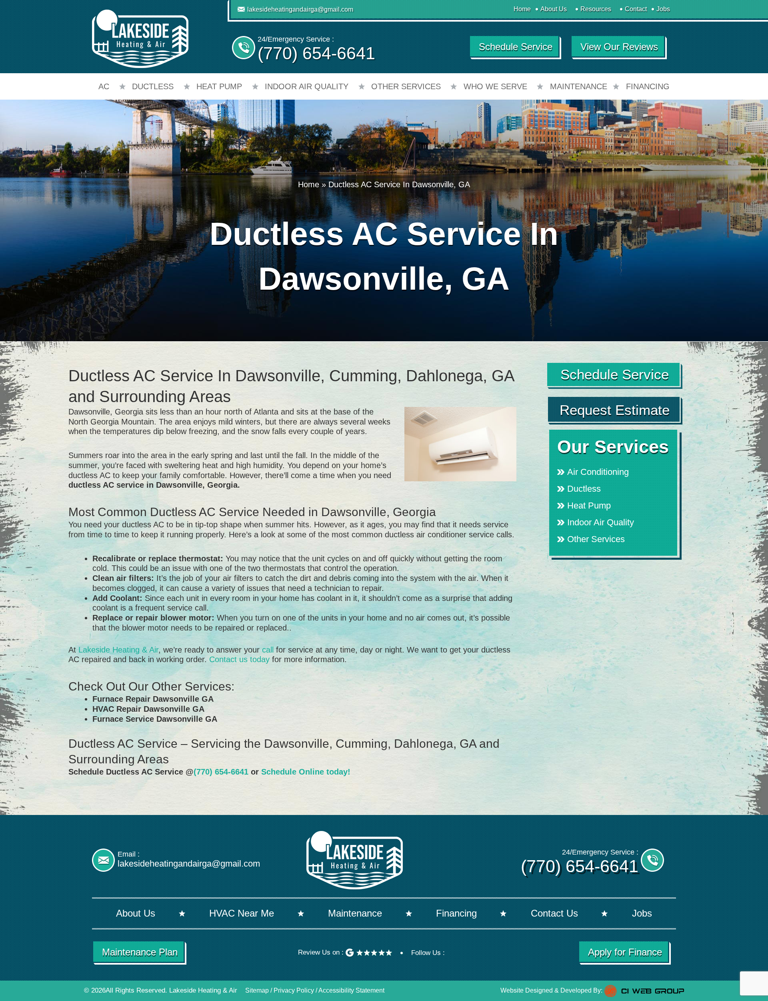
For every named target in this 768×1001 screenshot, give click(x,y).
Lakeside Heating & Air (118, 649)
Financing (648, 86)
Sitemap (257, 990)
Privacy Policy (294, 990)
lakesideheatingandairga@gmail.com (300, 9)
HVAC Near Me (241, 913)
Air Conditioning (598, 472)
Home (522, 9)
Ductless (153, 86)
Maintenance (578, 86)
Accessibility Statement (351, 990)
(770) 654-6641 (316, 53)
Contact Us (554, 913)
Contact (636, 9)
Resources (595, 9)
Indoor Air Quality (306, 86)
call (268, 649)
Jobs (663, 9)
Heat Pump (219, 86)
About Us (553, 9)
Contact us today (239, 659)
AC (103, 86)
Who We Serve (495, 86)
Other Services (406, 86)
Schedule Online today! (305, 771)
